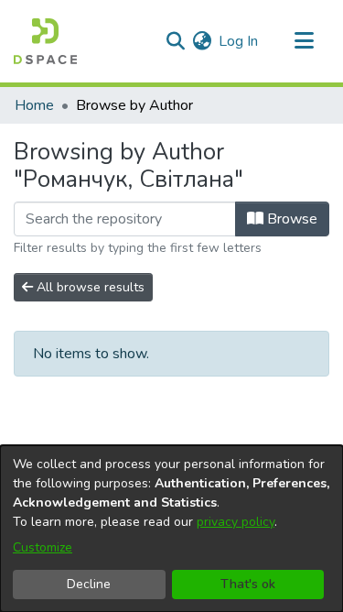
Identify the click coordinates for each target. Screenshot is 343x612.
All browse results (89, 287)
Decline (89, 584)
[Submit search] (175, 41)
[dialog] (171, 528)
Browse (290, 219)
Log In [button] (239, 41)
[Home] (45, 41)
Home (34, 105)
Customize (42, 547)
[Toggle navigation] (303, 41)
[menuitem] (201, 41)
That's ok (247, 584)
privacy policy (235, 521)
